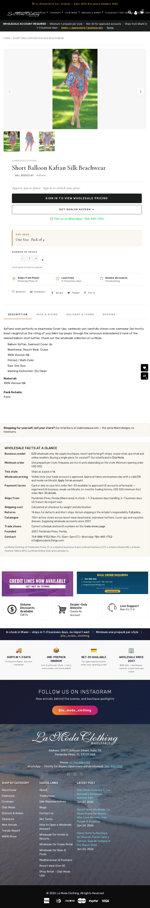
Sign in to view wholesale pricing (77, 198)
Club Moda (118, 457)
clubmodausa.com (88, 428)
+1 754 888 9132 (79, 762)
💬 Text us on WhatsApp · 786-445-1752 (77, 218)
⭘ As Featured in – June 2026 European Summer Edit (75, 3)
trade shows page (94, 526)
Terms (110, 27)
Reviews (109, 314)
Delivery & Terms (80, 314)
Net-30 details (47, 493)
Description (18, 314)
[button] (140, 91)
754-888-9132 (40, 536)
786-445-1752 (103, 536)
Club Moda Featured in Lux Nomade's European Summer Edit (93, 794)
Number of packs (24, 252)
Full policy (134, 512)
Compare (39, 291)
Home (7, 38)
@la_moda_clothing (75, 635)
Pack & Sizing (47, 314)
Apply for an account (70, 480)
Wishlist (20, 291)
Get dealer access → (76, 209)
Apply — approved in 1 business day (82, 27)
